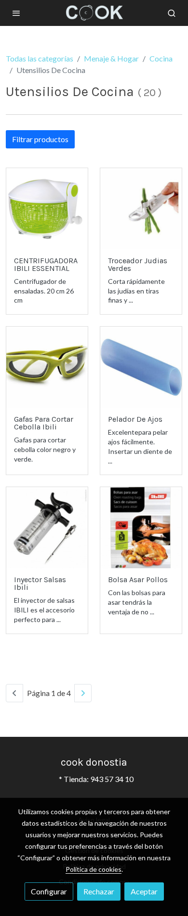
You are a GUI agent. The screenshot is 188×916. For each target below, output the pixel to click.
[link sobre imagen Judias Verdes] (141, 208)
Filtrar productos (40, 139)
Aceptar (144, 891)
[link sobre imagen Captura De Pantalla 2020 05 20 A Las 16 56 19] (47, 208)
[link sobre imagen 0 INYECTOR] (47, 527)
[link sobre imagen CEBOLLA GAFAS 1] (47, 367)
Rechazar (98, 891)
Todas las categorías (39, 58)
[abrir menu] (16, 13)
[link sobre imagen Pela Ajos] (141, 367)
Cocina (161, 58)
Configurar (49, 891)
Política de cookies (93, 869)
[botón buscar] (171, 13)
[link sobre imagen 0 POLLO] (141, 527)
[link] (94, 13)
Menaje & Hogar (111, 58)
